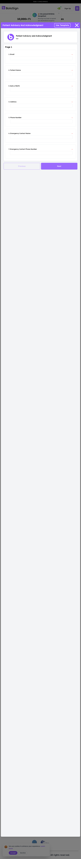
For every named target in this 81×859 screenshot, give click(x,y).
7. (9, 149)
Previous (22, 166)
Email (12, 54)
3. (9, 86)
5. (9, 118)
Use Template (62, 25)
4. (9, 102)
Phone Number (16, 118)
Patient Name (15, 70)
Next (59, 166)
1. (9, 54)
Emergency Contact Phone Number (23, 149)
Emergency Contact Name (20, 133)
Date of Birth (15, 86)
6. (9, 133)
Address (13, 102)
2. (9, 70)
